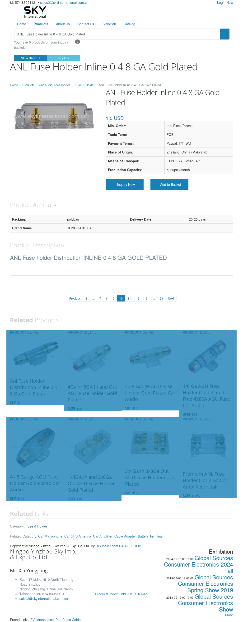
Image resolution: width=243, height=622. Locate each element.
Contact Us (85, 23)
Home (21, 23)
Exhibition (109, 23)
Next (171, 298)
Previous (75, 298)
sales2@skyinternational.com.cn (64, 2)
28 (161, 298)
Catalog (129, 23)
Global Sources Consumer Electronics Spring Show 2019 (205, 583)
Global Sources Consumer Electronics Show (205, 602)
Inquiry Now (126, 184)
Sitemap (141, 594)
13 (146, 298)
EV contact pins (42, 619)
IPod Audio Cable (68, 619)
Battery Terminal (150, 536)
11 (129, 298)
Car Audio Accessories (54, 85)
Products (28, 85)
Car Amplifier (102, 536)
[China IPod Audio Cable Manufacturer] (35, 11)
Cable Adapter (125, 536)
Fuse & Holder (84, 85)
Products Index (106, 594)
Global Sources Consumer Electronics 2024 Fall (198, 564)
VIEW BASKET (30, 58)
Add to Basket (170, 184)
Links (122, 594)
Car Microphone (50, 536)
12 (137, 298)
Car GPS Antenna (77, 536)
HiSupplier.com (107, 545)
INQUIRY (63, 58)
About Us (63, 23)
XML (130, 594)
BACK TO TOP (130, 545)
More (229, 614)
